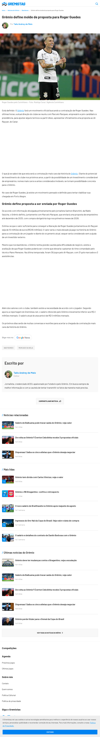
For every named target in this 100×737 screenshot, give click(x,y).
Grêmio (20, 110)
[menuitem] (50, 663)
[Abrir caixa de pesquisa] (97, 4)
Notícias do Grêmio (13, 10)
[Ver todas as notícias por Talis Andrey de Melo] (5, 24)
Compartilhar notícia (48, 401)
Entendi (50, 732)
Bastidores (25, 10)
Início (3, 10)
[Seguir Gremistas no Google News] (17, 336)
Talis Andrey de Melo (23, 24)
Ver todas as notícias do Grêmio (49, 633)
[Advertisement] (50, 145)
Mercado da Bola (26, 348)
